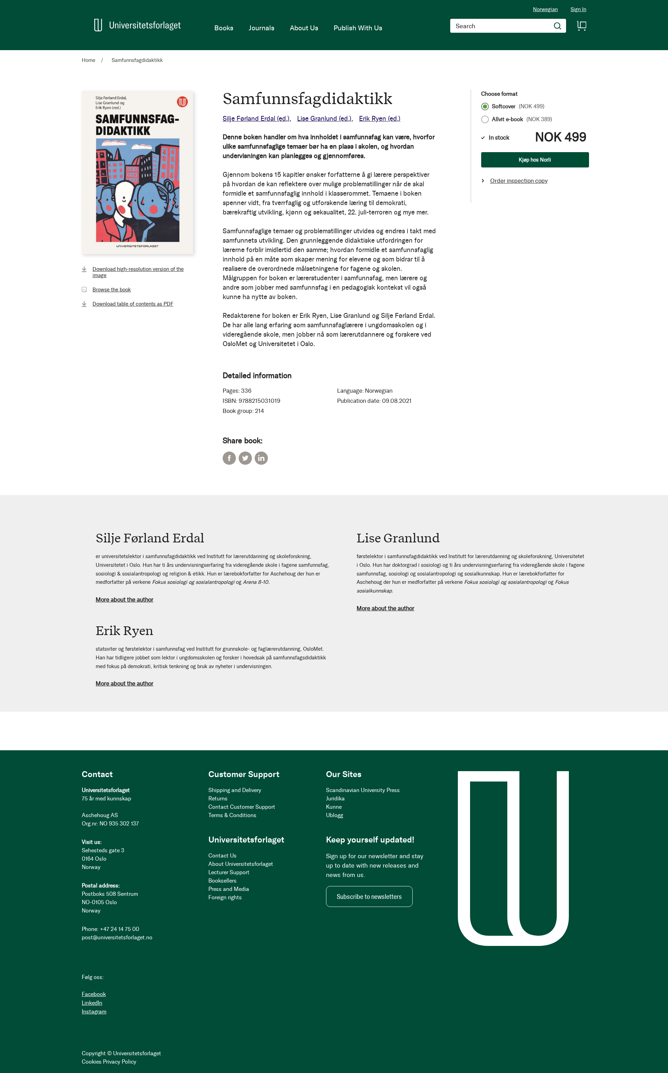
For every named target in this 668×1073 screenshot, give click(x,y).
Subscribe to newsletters (369, 896)
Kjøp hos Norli (535, 160)
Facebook (229, 458)
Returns (218, 798)
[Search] (558, 26)
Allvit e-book (522, 119)
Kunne (334, 807)
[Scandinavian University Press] (137, 25)
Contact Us (222, 855)
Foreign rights (225, 897)
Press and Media (228, 889)
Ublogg (334, 815)
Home (88, 60)
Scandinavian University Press (363, 790)
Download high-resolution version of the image (138, 272)
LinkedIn (261, 458)
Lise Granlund (324, 119)
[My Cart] (581, 26)
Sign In (578, 9)
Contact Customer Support (241, 807)
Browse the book (112, 290)
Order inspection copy (519, 180)
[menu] (298, 28)
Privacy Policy (119, 1061)
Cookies (92, 1061)
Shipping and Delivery (234, 790)
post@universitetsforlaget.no (117, 937)
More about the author (124, 599)
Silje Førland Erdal (256, 119)
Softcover (518, 106)
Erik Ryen (379, 119)
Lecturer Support (228, 872)
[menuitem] (224, 28)
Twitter (245, 458)
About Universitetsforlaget (240, 864)
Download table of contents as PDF (133, 304)
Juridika (335, 798)
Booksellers (222, 880)
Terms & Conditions (232, 815)
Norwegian (545, 9)
